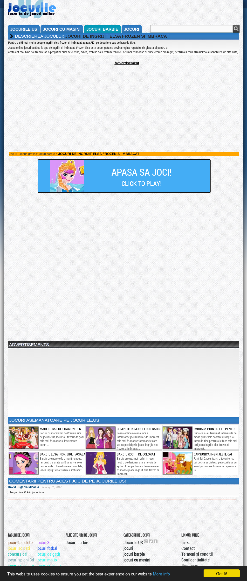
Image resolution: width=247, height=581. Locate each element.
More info (161, 574)
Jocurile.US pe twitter (151, 541)
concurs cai (17, 554)
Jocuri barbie (77, 542)
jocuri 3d (44, 542)
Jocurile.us (23, 29)
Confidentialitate (195, 560)
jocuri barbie (102, 29)
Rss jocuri (189, 565)
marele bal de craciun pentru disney (69, 429)
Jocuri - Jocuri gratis (22, 154)
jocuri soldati (19, 548)
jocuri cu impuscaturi (51, 565)
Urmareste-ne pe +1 (146, 541)
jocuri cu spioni (21, 565)
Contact (188, 548)
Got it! (221, 573)
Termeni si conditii (197, 554)
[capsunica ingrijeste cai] (177, 463)
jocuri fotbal (47, 548)
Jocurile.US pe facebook (156, 541)
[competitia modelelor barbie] (100, 438)
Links (185, 542)
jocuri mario (47, 560)
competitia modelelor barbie (139, 429)
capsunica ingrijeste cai (213, 454)
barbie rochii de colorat (136, 454)
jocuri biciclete (20, 542)
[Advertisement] (123, 99)
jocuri (131, 29)
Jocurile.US (133, 542)
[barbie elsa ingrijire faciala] (23, 463)
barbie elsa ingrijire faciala (62, 454)
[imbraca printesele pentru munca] (177, 438)
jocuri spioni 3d (21, 560)
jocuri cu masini (62, 29)
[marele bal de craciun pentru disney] (23, 438)
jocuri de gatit (48, 554)
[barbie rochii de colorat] (100, 463)
